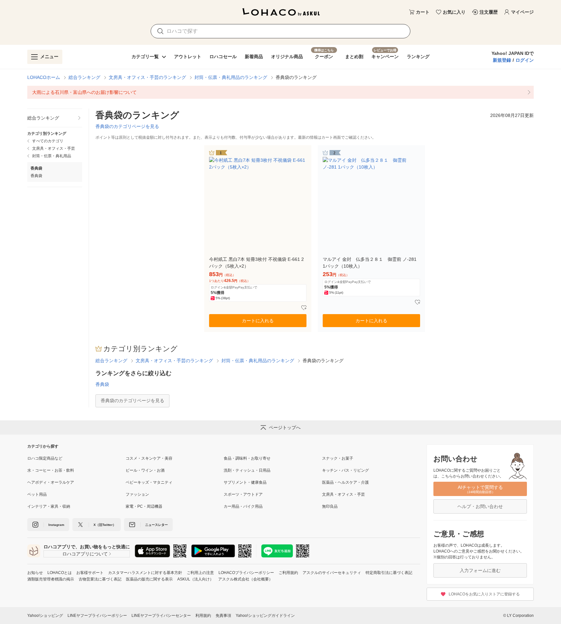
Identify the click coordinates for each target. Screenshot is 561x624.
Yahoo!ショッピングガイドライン (265, 616)
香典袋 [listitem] (36, 175)
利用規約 (203, 616)
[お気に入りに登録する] (303, 308)
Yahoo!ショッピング (45, 616)
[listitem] (280, 92)
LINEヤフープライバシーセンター (161, 616)
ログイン (525, 60)
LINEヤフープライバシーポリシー (97, 616)
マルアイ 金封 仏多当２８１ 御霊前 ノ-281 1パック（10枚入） (370, 263)
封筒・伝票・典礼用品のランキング (230, 77)
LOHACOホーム (43, 77)
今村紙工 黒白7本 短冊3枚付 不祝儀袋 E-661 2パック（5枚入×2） (256, 263)
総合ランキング (84, 77)
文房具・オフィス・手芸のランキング (147, 77)
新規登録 (502, 60)
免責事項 (223, 616)
